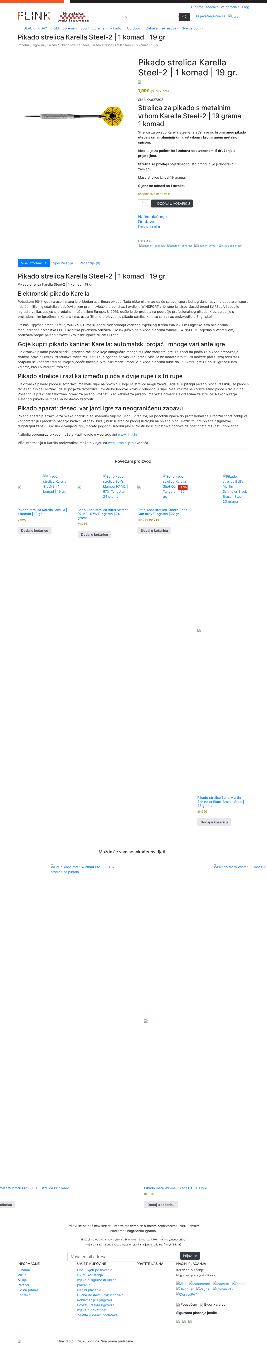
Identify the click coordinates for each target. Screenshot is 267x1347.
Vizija (22, 1275)
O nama (197, 7)
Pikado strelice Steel (74, 45)
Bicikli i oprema (62, 28)
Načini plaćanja (89, 1290)
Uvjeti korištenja (90, 1275)
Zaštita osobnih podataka (97, 1315)
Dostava (146, 221)
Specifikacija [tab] (63, 263)
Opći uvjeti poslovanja (94, 1270)
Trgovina (38, 45)
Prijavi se (190, 1256)
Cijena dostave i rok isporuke (100, 1295)
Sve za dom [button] (193, 28)
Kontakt (212, 7)
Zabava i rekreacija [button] (163, 28)
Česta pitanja (28, 1290)
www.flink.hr (127, 434)
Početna (24, 45)
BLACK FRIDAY (35, 28)
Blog (245, 7)
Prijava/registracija (210, 16)
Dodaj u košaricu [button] (34, 530)
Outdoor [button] (135, 28)
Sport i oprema (93, 28)
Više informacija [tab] (33, 263)
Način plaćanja (152, 216)
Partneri (24, 1285)
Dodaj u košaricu (173, 203)
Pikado (115, 28)
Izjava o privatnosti (92, 1310)
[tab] (193, 216)
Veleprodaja (230, 7)
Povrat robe (149, 226)
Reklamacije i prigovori (95, 1300)
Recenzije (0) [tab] (90, 263)
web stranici (117, 443)
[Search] (184, 17)
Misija (22, 1280)
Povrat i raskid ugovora (95, 1305)
